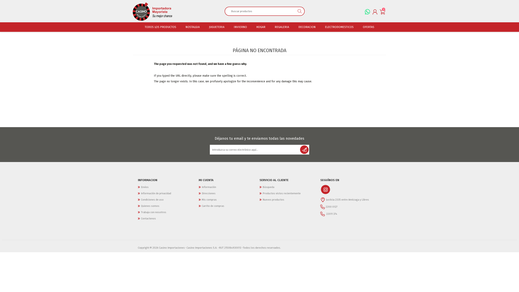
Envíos (145, 187)
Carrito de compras (213, 205)
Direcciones (209, 193)
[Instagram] (325, 189)
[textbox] (260, 11)
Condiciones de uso (152, 199)
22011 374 (331, 213)
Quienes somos (150, 205)
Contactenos (148, 218)
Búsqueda (268, 187)
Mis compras (209, 199)
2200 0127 (332, 206)
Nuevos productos (273, 199)
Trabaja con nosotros (153, 212)
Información (209, 187)
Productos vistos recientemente (282, 193)
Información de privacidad (156, 193)
